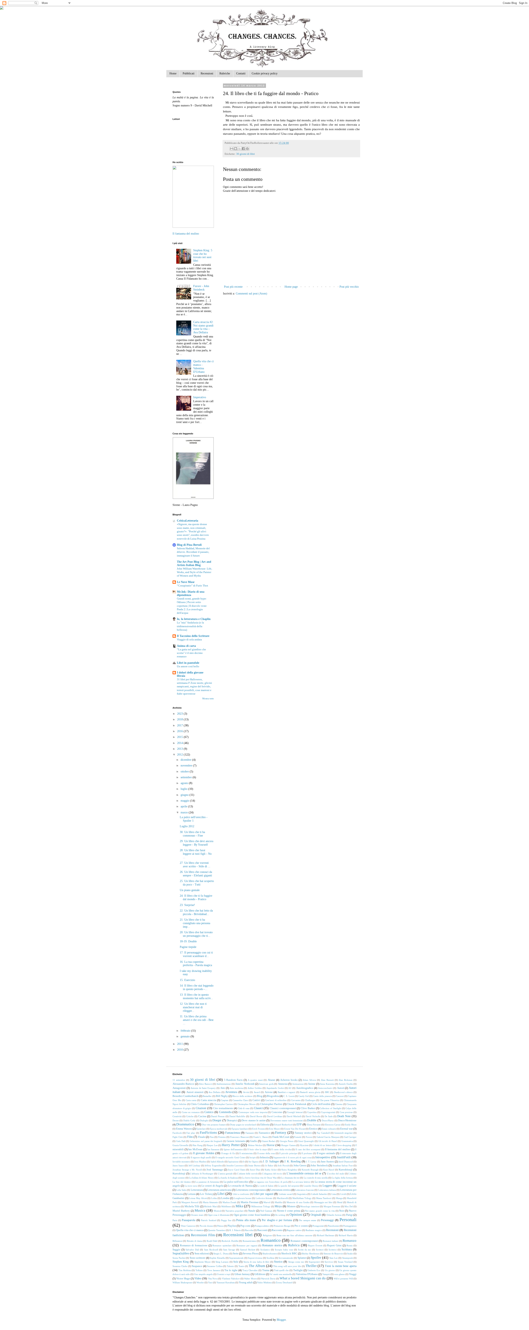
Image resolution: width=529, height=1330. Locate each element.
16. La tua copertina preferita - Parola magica (196, 963)
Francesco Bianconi (239, 1137)
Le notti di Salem (265, 1186)
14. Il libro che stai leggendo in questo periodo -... (196, 987)
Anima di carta (186, 645)
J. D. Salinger (271, 1161)
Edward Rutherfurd (283, 1124)
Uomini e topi (223, 1274)
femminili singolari (343, 1133)
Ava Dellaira (214, 1092)
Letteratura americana (219, 1189)
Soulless (270, 1258)
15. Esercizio (187, 980)
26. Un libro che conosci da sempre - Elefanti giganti (196, 873)
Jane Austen (327, 1161)
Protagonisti (318, 1226)
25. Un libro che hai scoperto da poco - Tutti (197, 883)
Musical (217, 1211)
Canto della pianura (322, 1096)
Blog (259, 1096)
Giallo (253, 1141)
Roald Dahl (212, 1241)
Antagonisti (179, 1088)
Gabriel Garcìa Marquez (328, 1137)
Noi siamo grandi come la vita (320, 1211)
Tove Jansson (213, 1270)
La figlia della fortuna (342, 1177)
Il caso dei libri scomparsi (307, 1149)
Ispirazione (233, 1161)
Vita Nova (213, 1278)
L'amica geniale (225, 1173)
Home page (291, 286)
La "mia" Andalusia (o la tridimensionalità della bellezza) (190, 626)
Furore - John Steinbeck (201, 288)
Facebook (177, 1133)
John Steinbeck (319, 1165)
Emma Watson (184, 1128)
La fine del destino (182, 1182)
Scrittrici (333, 1249)
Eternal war (346, 1128)
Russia (350, 1245)
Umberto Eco (313, 1270)
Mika (239, 1206)
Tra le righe (231, 1270)
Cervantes (295, 1100)
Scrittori (320, 1249)
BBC (327, 1092)
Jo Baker (269, 1165)
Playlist (232, 1225)
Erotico (313, 1128)
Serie (235, 1253)
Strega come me (296, 1262)
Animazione (298, 1084)
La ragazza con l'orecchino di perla (270, 1182)
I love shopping (343, 1145)
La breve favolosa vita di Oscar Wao (259, 1177)
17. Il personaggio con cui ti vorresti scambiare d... (196, 954)
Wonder (200, 1282)
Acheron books (289, 1080)
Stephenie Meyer (202, 1262)
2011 (180, 1043)
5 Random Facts (233, 1080)
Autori (340, 1088)
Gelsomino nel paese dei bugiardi (206, 1141)
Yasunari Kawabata (226, 1282)
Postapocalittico (262, 1226)
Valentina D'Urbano (307, 1274)
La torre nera (191, 1186)
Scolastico (265, 1249)
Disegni (216, 1120)
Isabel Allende (217, 1161)
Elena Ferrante (314, 1124)
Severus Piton (250, 1253)
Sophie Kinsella (217, 1258)
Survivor (329, 1262)
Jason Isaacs (178, 1165)
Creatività (177, 1116)
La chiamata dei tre (290, 1177)
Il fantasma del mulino (186, 233)
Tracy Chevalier (250, 1270)
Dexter (176, 1120)
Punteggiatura (349, 1226)
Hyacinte (304, 1145)
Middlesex (226, 1206)
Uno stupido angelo (203, 1274)
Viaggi (352, 1274)
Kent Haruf (328, 1169)
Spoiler (316, 1258)
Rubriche (224, 73)
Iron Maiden (200, 1161)
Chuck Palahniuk (296, 1104)
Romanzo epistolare (222, 1245)
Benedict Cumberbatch (185, 1096)
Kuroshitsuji (346, 1169)
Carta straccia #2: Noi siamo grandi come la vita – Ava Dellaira (203, 327)
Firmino (222, 1137)
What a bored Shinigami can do (303, 1278)
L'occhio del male (335, 1173)
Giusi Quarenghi (306, 1141)
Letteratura (197, 1189)
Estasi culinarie (329, 1128)
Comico (208, 1112)
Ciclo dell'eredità (321, 1104)
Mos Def (348, 1206)
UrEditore (259, 1274)
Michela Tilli (192, 1206)
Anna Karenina (327, 1084)
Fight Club (178, 1137)
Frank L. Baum (260, 1137)
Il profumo (306, 1153)
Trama (265, 1270)
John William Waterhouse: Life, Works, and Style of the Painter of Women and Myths (194, 572)
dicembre (186, 759)
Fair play (190, 1133)
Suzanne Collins (215, 1266)
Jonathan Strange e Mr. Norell (187, 1169)
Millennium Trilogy (260, 1206)
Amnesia (283, 1083)
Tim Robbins (185, 1270)
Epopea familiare (240, 1128)
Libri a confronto (241, 1194)
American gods (266, 1084)
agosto (185, 783)
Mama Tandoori (324, 1198)
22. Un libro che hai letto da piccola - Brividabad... (196, 912)
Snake (350, 1253)
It (243, 1161)
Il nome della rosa (266, 1153)
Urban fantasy (242, 1274)
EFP (299, 1124)
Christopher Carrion (223, 1104)
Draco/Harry (328, 1120)
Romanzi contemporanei (304, 1240)
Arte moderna (236, 1088)
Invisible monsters (181, 1161)
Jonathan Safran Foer (342, 1165)
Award (257, 1092)
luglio (184, 788)
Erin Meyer (274, 1128)
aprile (184, 806)
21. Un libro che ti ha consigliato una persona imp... (195, 923)
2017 (180, 725)
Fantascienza (232, 1132)
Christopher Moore (246, 1104)
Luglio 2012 (187, 826)
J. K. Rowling (292, 1161)
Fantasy (280, 1133)
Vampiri (326, 1274)
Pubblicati (188, 73)
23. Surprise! (187, 905)
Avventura (231, 1092)
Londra (225, 1198)
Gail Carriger (350, 1137)
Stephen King (181, 1261)
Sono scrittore (197, 1257)
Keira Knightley (289, 1169)
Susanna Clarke (180, 1266)
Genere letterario (236, 1141)
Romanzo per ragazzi (246, 1245)
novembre (187, 765)
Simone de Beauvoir (333, 1253)
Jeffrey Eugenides (213, 1165)
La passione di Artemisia (207, 1182)
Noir (341, 1210)
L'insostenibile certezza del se (304, 1173)
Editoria (264, 1124)
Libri (221, 1194)
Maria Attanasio (210, 1202)
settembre (187, 777)
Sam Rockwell (211, 1249)
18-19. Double (188, 941)
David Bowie (256, 1116)
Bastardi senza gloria (310, 1092)
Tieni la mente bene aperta (340, 1266)
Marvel (266, 1202)
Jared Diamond (345, 1161)
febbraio (186, 1030)
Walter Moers (250, 1278)
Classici (258, 1108)
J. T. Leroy (311, 1161)
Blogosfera (273, 1096)
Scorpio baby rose (284, 1249)
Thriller (311, 1266)
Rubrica (294, 1245)
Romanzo (349, 1241)
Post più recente (233, 286)
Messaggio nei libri (323, 1202)
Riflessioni (177, 1241)
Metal (339, 1202)
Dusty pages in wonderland (243, 1124)
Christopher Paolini (271, 1104)
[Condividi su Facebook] (243, 149)
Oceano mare (197, 1215)
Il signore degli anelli (201, 1157)
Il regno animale (326, 1153)
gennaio (186, 1036)
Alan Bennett (327, 1080)
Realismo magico (314, 1230)
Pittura (220, 1226)
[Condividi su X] (239, 149)
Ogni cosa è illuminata (218, 1215)
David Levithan (274, 1116)
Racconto (277, 1230)
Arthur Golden (255, 1088)
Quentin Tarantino (216, 1230)
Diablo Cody (189, 1120)
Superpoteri (314, 1262)
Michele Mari (210, 1206)
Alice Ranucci (205, 1084)
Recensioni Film (203, 1235)
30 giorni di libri (245, 154)
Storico (278, 1261)
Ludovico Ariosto (264, 1198)
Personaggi (327, 1220)
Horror (271, 1145)
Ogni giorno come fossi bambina (252, 1214)
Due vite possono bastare (214, 1124)
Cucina (202, 1116)
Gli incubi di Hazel (327, 1141)
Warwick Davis (268, 1278)
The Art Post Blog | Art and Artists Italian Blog (194, 563)
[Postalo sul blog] (236, 149)
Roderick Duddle (230, 1241)
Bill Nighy (222, 1096)
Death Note (344, 1116)
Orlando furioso (334, 1215)
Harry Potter (231, 1145)
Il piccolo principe (288, 1153)
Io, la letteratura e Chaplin (194, 619)
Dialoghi (204, 1120)
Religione (267, 1235)
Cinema (338, 1104)
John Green (299, 1165)
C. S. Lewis (288, 1096)
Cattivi (256, 1100)
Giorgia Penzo (287, 1141)
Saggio (176, 1249)
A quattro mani (255, 1080)
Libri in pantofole (188, 662)
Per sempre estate (307, 1220)
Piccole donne (206, 1226)
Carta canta (191, 1100)
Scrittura (347, 1249)
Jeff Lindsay (194, 1165)
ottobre (185, 771)
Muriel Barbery (181, 1210)
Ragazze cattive (294, 1230)
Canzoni (340, 1096)
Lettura (191, 1194)
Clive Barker (308, 1108)
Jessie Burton (254, 1165)
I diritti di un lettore (322, 1145)
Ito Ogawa (254, 1161)
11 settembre (179, 1080)
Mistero (291, 1206)
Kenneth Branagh (310, 1169)
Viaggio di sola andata (189, 639)
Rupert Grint (334, 1245)
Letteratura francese (304, 1190)
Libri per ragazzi (263, 1193)
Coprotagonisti (328, 1112)
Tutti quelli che (281, 1270)
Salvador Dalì (192, 1249)
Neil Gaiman (266, 1211)
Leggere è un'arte (347, 1185)
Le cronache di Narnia (240, 1185)
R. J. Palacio (235, 1230)
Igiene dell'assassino (233, 1149)
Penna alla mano (246, 1220)
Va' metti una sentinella (281, 1274)
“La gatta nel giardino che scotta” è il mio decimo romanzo (191, 653)
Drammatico (185, 1124)
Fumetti (297, 1137)
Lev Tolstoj (206, 1194)
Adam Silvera (309, 1080)
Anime (311, 1083)
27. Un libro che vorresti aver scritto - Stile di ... (195, 864)
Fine (212, 1137)
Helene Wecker (255, 1145)
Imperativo (199, 397)
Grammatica (347, 1141)
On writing (280, 1215)
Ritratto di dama (194, 1241)
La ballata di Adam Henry (201, 1177)
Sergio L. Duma (221, 1253)
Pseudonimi (333, 1226)
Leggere (327, 1185)
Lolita (214, 1198)
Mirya (278, 1206)
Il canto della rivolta (281, 1149)
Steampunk (347, 1258)
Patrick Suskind (208, 1220)
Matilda (278, 1202)
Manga (339, 1198)
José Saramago (214, 1169)
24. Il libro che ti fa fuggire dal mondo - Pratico (196, 897)
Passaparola (188, 1220)
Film (190, 1136)
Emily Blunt (350, 1124)
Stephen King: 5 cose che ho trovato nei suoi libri (202, 255)
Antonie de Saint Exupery (203, 1088)
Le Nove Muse (185, 582)
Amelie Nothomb (244, 1083)
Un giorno (330, 1270)
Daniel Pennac (218, 1116)
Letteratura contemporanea (251, 1189)
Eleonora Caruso (333, 1124)
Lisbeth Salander (319, 1194)
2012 (180, 754)
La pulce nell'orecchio (236, 1181)
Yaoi (210, 1282)
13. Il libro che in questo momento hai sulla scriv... (196, 996)
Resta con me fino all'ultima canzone (294, 1235)
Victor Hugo (183, 1278)
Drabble (311, 1120)
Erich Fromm (258, 1128)
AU (290, 1088)
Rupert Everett (315, 1245)
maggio (185, 800)
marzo (185, 812)
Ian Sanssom (213, 1149)
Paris (175, 1220)
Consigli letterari (295, 1112)
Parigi (349, 1214)
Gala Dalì (180, 1141)
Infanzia (264, 1157)
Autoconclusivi (325, 1088)
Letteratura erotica (280, 1189)
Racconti (262, 1230)
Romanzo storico (272, 1245)
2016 (180, 731)
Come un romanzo (191, 1112)
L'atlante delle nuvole (247, 1173)
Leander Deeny (311, 1186)
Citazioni (201, 1108)
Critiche (190, 1116)
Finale (201, 1137)
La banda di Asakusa (228, 1177)
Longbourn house (242, 1198)
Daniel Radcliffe (237, 1116)
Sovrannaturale (286, 1258)
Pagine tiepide (188, 947)
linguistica (302, 1194)
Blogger (281, 1319)
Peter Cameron (188, 1226)
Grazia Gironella (180, 1145)
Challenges (310, 1100)
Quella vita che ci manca (190, 1230)
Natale (251, 1210)
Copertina (312, 1112)
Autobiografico (304, 1088)
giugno (185, 794)
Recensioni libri (238, 1234)
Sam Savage (229, 1249)
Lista (333, 1194)
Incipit (252, 1157)
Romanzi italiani (330, 1241)
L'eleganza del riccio (272, 1173)
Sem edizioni (201, 1253)
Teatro (241, 1266)
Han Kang (197, 1145)
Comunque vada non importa (252, 1112)
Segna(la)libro (181, 1253)
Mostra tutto (208, 698)
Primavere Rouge (282, 1226)
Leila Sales (181, 1190)
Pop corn (245, 1225)
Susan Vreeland (345, 1262)
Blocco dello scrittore (242, 1096)
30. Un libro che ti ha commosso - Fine (192, 834)
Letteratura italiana (327, 1190)
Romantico (271, 1240)
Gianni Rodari (268, 1141)
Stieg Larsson (222, 1262)
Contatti (240, 73)
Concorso (277, 1112)
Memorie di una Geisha (298, 1202)
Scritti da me (304, 1249)
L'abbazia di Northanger (201, 1173)
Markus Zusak (229, 1202)
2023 (180, 713)
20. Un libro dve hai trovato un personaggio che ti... (196, 934)
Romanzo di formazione (193, 1245)
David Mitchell (294, 1116)
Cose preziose (346, 1112)
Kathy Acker (271, 1169)
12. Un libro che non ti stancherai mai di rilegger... (193, 1007)
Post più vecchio (349, 286)
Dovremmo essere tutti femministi (286, 1120)
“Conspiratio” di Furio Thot (192, 585)
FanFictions (208, 1133)
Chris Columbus (200, 1104)
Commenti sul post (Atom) (251, 293)
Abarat (271, 1080)
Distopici (232, 1120)
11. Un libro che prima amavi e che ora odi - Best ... (196, 1020)
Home (172, 73)
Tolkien (199, 1270)
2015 (180, 737)
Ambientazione (223, 1084)
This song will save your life (287, 1266)
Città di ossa (243, 1108)
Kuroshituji (179, 1173)
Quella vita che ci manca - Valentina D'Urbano (203, 366)
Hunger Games (288, 1145)
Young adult (246, 1282)
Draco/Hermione (347, 1120)
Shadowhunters (269, 1253)
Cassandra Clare (240, 1100)
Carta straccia (208, 1100)
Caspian (224, 1100)
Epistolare (201, 1128)
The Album (257, 1266)
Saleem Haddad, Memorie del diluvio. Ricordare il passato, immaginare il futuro (193, 552)
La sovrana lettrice (301, 1182)
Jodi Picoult (283, 1165)
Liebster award (286, 1194)
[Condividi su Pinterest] (247, 149)
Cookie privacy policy (265, 73)
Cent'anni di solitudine (276, 1100)
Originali (316, 1214)
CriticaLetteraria (187, 520)
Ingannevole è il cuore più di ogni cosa (292, 1157)
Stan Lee (333, 1258)
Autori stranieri (195, 1092)
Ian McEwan (195, 1149)
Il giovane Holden (203, 1153)
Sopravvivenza (255, 1258)
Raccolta (249, 1230)
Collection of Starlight (330, 1108)
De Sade (329, 1116)
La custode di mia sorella (316, 1177)
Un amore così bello (188, 666)
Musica (200, 1210)
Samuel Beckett (247, 1249)
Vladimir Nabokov (231, 1278)
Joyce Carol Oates (236, 1169)
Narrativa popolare (234, 1211)
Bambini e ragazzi (286, 1092)
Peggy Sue (226, 1220)
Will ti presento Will (343, 1278)
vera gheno (339, 1274)
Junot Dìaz (255, 1169)
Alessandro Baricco (183, 1083)
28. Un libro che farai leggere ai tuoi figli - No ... (196, 854)
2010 (180, 1049)
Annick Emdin (346, 1084)
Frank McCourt (281, 1137)
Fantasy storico (303, 1132)
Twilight (298, 1270)
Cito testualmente (223, 1108)
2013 (180, 748)
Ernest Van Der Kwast (294, 1128)
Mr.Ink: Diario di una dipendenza (190, 593)
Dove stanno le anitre (254, 1120)
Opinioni (296, 1215)
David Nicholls (313, 1116)
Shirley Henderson (310, 1253)
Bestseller (207, 1096)
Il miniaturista (246, 1153)
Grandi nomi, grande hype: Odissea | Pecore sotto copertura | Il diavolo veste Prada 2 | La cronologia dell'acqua (192, 605)
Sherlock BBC (289, 1253)
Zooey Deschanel (284, 1282)
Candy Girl (303, 1096)
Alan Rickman (345, 1080)
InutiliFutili (344, 1157)
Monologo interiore (309, 1206)
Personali (348, 1219)
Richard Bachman (325, 1235)
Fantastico (264, 1132)
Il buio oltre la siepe (257, 1149)
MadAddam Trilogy (302, 1198)
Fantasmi (249, 1133)
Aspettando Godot (275, 1088)
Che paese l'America (330, 1100)
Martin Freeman (250, 1202)
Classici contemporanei (283, 1108)
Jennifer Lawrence (235, 1165)
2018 (180, 719)
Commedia (225, 1112)
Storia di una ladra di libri (256, 1262)
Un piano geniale (190, 890)
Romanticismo (249, 1241)
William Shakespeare (182, 1282)
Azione (269, 1092)
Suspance (197, 1266)
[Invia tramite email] (232, 149)
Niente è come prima (288, 1210)
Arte (222, 1088)
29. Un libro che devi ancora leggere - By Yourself (196, 843)
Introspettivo (322, 1157)
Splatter (302, 1257)
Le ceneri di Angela (212, 1185)
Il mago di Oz (228, 1153)
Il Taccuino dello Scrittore (193, 636)
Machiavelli (282, 1198)
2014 (180, 743)
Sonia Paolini (179, 1258)
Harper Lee (212, 1145)
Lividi (343, 1194)
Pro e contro (301, 1225)
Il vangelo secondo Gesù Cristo (230, 1157)
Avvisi (246, 1092)
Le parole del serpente (288, 1186)
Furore (309, 1137)
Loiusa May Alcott (198, 1198)
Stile (235, 1261)
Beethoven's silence (343, 1092)
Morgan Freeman (332, 1206)
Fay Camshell (323, 1133)
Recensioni (207, 73)
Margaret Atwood (189, 1202)
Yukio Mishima (264, 1282)
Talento (230, 1266)
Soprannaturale (236, 1258)
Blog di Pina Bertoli (189, 544)
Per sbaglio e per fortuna (277, 1220)
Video (197, 1278)
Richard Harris (346, 1235)
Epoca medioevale (219, 1128)
